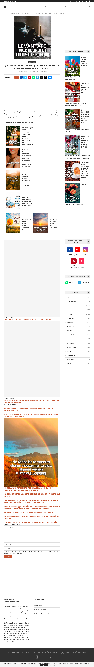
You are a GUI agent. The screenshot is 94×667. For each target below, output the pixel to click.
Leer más (52, 665)
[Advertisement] (32, 96)
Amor (71, 7)
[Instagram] (73, 1)
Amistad (78, 339)
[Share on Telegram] (37, 77)
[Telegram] (86, 1)
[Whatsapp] (83, 1)
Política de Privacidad (41, 614)
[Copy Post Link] (41, 77)
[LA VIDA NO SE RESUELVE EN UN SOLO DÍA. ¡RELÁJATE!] (40, 223)
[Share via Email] (50, 77)
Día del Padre (78, 355)
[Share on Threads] (45, 77)
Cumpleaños (54, 7)
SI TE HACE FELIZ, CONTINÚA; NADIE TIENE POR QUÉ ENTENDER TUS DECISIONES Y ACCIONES (26, 158)
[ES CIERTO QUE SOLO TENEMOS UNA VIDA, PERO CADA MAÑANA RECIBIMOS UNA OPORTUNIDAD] (13, 136)
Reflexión (78, 314)
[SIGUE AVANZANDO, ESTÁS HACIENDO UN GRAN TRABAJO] (13, 180)
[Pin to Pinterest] (29, 77)
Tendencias (32, 7)
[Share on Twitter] (25, 77)
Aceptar (44, 665)
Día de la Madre (78, 301)
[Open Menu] (5, 7)
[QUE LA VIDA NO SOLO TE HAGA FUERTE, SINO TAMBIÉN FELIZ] (13, 223)
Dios (78, 297)
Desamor (78, 310)
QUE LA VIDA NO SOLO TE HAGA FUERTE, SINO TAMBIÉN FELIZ (26, 223)
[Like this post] (17, 77)
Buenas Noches (78, 347)
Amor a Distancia (78, 335)
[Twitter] (70, 1)
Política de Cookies (40, 609)
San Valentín (78, 343)
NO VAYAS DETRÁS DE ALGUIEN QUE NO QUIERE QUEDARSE (28, 512)
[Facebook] (67, 1)
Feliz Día (64, 7)
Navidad (78, 351)
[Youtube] (79, 1)
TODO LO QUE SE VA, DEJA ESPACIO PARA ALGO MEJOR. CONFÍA (30, 522)
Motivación (79, 7)
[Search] (89, 7)
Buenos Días (43, 7)
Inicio (5, 13)
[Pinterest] (76, 1)
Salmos (78, 363)
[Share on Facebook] (21, 77)
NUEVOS (13, 7)
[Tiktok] (89, 1)
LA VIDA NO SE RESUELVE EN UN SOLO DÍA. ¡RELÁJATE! (54, 223)
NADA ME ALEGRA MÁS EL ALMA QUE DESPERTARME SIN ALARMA (27, 201)
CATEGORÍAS (22, 7)
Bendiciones (78, 359)
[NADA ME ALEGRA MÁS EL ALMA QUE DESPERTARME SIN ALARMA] (13, 202)
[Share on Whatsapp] (33, 77)
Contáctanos (38, 605)
